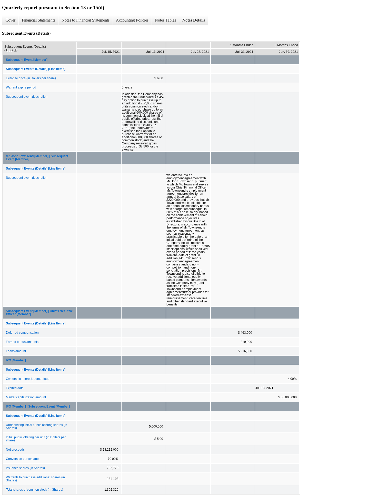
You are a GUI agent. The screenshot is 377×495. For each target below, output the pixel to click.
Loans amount (16, 351)
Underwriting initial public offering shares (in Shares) (36, 426)
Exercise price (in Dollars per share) (31, 78)
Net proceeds (15, 449)
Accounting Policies (132, 20)
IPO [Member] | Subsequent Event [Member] (38, 406)
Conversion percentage (22, 458)
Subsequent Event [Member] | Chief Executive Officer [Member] (39, 313)
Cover (10, 20)
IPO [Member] (16, 360)
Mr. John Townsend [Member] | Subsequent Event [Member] (37, 158)
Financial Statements (38, 20)
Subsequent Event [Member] (26, 59)
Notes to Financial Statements (86, 20)
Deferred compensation (22, 332)
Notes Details (193, 20)
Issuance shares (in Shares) (25, 468)
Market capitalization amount (26, 397)
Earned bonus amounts (22, 341)
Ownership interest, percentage (27, 378)
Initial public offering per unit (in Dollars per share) (36, 439)
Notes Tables (165, 20)
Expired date (15, 388)
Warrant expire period (21, 87)
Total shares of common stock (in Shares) (34, 489)
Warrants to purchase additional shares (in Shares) (35, 479)
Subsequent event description (26, 96)
